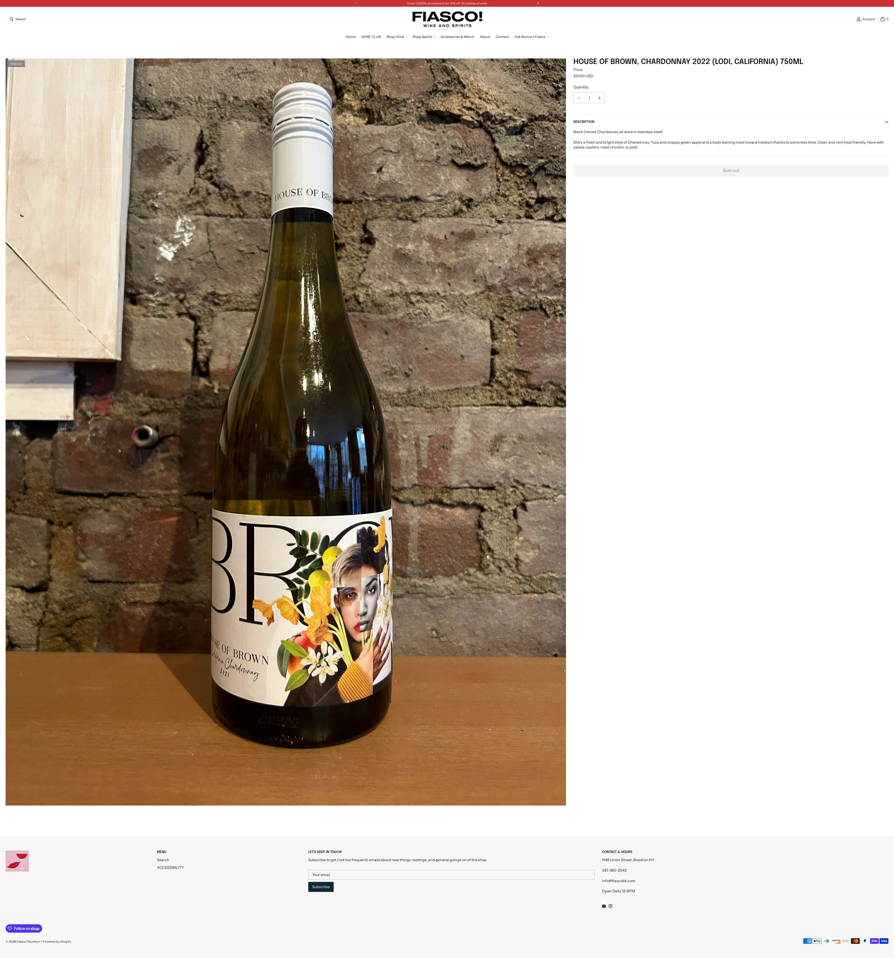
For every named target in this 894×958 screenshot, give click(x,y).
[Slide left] (356, 3)
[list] (286, 432)
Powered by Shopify (57, 941)
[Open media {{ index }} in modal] (286, 432)
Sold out (731, 170)
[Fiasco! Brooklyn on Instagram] (610, 906)
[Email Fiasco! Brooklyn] (604, 906)
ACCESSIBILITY (170, 867)
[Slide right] (538, 3)
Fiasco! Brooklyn (28, 941)
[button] (397, 37)
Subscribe (321, 886)
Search (163, 859)
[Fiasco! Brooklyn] (447, 19)
